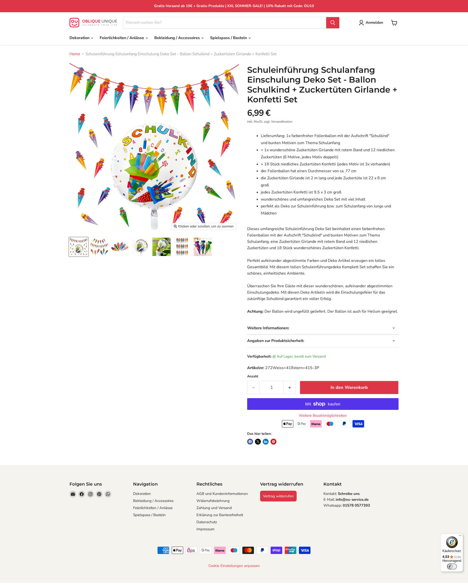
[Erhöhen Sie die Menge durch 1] (289, 387)
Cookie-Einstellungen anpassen (234, 566)
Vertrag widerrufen (278, 496)
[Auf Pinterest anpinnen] (273, 442)
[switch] (452, 566)
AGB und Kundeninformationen (222, 493)
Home (74, 54)
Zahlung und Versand (214, 507)
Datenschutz (206, 522)
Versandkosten (281, 121)
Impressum (205, 529)
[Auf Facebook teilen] (250, 442)
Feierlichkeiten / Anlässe (122, 38)
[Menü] (460, 537)
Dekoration (79, 38)
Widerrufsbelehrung (213, 500)
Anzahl (252, 376)
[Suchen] (332, 22)
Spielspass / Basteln (229, 38)
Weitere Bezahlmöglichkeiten (323, 416)
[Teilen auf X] (258, 442)
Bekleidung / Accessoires (177, 38)
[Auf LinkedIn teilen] (266, 442)
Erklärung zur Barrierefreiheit (219, 514)
